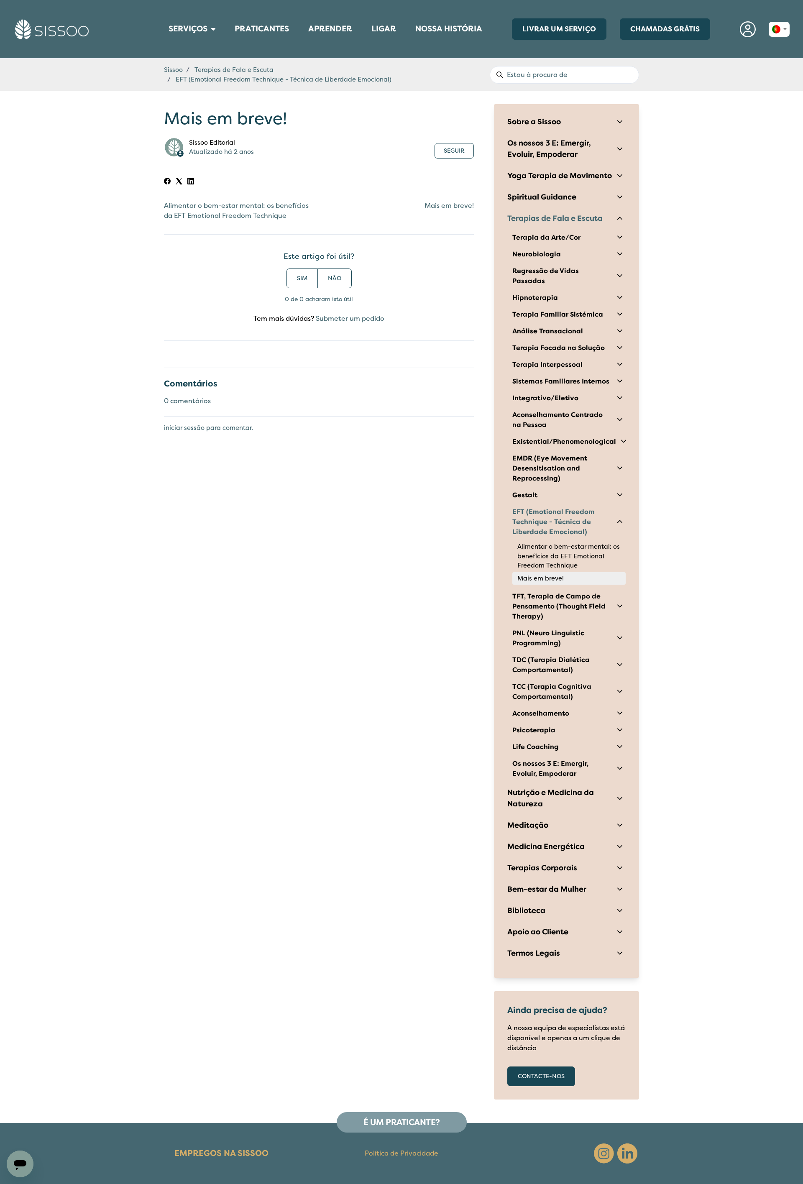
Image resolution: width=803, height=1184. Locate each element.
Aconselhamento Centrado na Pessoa (557, 420)
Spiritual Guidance (541, 197)
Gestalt (524, 495)
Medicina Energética (546, 846)
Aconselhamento (540, 713)
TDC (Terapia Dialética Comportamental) (551, 665)
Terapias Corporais (542, 867)
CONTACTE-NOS (541, 1076)
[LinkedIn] (190, 182)
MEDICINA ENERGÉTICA (164, 43)
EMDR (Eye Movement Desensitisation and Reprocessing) (549, 468)
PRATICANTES (262, 31)
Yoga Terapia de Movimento (559, 175)
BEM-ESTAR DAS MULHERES (165, 40)
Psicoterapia (533, 730)
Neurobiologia (536, 254)
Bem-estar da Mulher (546, 889)
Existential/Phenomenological (564, 441)
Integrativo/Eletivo (545, 398)
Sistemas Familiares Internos (560, 381)
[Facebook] (167, 182)
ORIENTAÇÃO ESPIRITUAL (165, 51)
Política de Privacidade (401, 1153)
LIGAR (387, 31)
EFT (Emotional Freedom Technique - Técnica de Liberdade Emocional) (283, 79)
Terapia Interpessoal (547, 365)
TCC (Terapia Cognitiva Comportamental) (551, 692)
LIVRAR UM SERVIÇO (559, 28)
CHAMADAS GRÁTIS (665, 28)
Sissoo (173, 70)
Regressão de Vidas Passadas (545, 276)
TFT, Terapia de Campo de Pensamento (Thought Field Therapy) (559, 606)
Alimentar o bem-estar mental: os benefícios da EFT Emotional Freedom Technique (568, 556)
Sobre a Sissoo (534, 121)
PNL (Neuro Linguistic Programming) (548, 638)
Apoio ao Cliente (537, 931)
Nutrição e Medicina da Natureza (550, 798)
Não (334, 278)
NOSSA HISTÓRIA (448, 29)
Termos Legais (533, 953)
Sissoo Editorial (212, 142)
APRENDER (330, 31)
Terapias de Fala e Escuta (234, 70)
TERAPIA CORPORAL (164, 41)
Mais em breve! (449, 206)
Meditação (527, 825)
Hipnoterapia (535, 298)
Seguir (454, 150)
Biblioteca (526, 910)
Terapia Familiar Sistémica (557, 314)
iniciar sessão (184, 428)
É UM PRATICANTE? (401, 1122)
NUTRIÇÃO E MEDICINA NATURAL (166, 48)
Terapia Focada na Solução (558, 348)
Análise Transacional (547, 331)
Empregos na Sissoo (221, 1153)
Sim (302, 278)
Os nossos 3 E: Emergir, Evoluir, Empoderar (549, 148)
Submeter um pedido (350, 319)
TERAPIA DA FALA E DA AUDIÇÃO (166, 50)
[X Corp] (179, 182)
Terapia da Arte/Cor (546, 237)
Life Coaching (535, 747)
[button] (747, 29)
